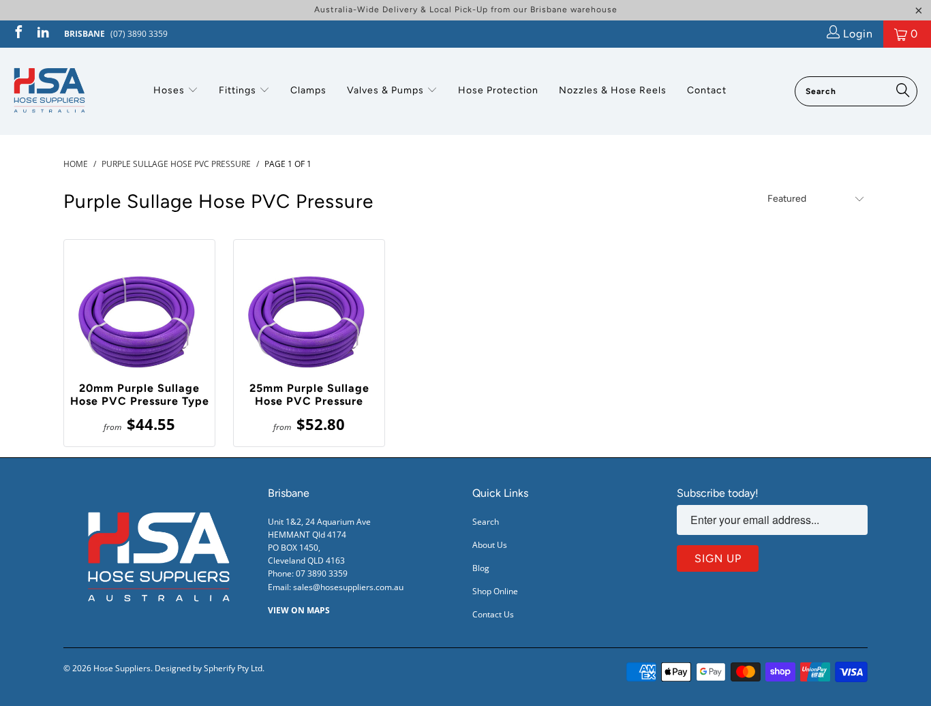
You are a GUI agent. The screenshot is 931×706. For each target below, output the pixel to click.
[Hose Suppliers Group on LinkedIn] (42, 33)
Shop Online (495, 591)
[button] (175, 91)
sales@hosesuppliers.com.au (348, 587)
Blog (480, 568)
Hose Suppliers (122, 668)
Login (856, 33)
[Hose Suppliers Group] (49, 91)
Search (485, 521)
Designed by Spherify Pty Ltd (208, 668)
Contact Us (493, 614)
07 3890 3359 (322, 573)
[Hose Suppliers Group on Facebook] (17, 33)
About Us (489, 545)
